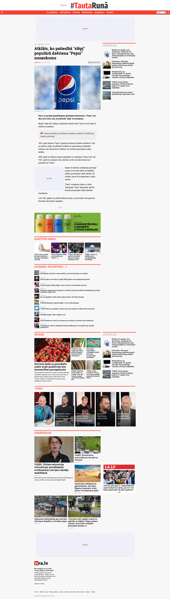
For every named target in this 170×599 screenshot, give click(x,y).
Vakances (87, 592)
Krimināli (99, 12)
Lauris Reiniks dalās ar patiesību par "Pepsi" (59, 256)
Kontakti (93, 592)
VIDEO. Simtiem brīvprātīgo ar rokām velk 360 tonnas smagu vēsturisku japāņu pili (78, 375)
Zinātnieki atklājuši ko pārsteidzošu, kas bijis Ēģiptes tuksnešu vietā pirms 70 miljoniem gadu (86, 487)
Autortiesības (73, 592)
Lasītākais (110, 45)
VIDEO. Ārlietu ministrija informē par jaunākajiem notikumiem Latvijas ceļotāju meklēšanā (51, 468)
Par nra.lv (36, 592)
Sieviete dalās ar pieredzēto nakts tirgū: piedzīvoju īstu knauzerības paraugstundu (50, 366)
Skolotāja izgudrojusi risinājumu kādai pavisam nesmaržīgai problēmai (92, 353)
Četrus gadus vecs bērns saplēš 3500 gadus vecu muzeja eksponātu (65, 279)
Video (38, 388)
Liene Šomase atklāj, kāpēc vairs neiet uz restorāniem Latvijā (63, 285)
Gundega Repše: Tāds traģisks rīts (53, 315)
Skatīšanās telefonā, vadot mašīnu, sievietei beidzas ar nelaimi (64, 273)
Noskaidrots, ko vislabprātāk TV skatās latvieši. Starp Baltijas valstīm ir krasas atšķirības (123, 74)
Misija (46, 592)
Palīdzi (109, 12)
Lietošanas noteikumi (63, 592)
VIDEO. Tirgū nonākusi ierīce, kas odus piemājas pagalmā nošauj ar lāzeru (93, 374)
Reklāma (42, 592)
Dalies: (60, 207)
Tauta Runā (40, 44)
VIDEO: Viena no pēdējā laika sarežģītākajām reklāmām (91, 256)
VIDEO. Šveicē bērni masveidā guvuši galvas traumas (86, 457)
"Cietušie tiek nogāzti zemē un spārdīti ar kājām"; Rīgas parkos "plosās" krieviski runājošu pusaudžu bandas (83, 522)
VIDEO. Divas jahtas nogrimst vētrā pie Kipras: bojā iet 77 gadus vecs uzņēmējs (122, 85)
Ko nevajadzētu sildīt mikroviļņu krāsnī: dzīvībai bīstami (62, 297)
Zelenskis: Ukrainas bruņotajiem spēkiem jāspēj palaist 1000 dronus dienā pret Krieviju (123, 64)
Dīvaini (76, 12)
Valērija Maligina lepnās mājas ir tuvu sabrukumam (59, 303)
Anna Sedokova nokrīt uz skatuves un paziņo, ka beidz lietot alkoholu (67, 320)
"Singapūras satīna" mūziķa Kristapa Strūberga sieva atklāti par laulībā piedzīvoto (67, 326)
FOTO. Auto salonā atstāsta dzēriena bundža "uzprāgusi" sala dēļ (41, 256)
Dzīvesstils (65, 12)
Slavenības (52, 12)
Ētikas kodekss (80, 592)
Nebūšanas (87, 12)
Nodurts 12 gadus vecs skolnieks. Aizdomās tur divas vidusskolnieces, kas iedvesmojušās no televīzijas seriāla (123, 53)
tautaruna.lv (37, 62)
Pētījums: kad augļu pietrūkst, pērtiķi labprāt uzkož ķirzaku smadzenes (77, 352)
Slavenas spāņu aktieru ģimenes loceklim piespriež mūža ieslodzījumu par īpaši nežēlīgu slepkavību (70, 291)
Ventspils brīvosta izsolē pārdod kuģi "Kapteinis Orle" (123, 93)
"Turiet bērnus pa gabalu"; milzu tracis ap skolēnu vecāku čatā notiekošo (67, 309)
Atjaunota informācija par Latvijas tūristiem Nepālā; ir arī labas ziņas (50, 520)
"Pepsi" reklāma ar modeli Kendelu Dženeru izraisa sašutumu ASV (75, 256)
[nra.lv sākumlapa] (64, 5)
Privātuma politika (53, 592)
